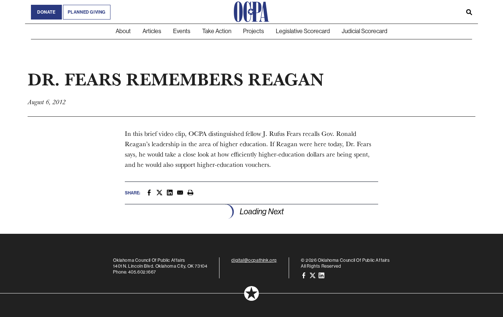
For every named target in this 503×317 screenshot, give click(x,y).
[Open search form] (469, 11)
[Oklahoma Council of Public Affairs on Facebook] (304, 275)
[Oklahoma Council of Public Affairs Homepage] (251, 11)
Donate (46, 12)
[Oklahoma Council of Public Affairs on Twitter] (313, 275)
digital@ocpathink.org (254, 260)
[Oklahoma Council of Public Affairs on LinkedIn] (321, 275)
